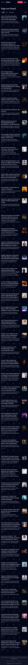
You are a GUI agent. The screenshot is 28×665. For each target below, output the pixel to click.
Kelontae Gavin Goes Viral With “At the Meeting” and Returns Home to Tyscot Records (10, 484)
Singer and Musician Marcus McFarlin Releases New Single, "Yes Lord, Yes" (10, 577)
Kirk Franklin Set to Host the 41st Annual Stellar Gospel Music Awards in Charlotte (9, 415)
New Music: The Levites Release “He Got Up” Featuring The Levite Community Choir (10, 388)
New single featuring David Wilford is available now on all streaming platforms (10, 502)
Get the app (19, 661)
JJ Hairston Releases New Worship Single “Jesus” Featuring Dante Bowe (8, 348)
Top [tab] (7, 12)
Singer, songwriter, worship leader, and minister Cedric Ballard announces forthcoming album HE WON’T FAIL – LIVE (10, 406)
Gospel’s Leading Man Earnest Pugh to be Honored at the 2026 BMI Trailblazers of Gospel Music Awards (10, 243)
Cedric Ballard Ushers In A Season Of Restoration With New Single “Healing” (9, 401)
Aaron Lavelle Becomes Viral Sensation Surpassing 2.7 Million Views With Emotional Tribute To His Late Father (10, 60)
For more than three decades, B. (8, 287)
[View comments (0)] (8, 26)
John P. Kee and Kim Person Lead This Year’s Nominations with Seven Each (10, 419)
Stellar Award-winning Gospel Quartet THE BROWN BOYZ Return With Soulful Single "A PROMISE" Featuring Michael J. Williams (10, 295)
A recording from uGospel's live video (10, 594)
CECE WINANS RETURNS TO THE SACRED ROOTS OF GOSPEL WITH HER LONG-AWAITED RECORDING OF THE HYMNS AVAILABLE (10, 322)
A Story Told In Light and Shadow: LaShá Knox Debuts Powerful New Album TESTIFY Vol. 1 (10, 362)
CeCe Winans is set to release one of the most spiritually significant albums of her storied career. (10, 326)
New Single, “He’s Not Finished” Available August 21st (10, 77)
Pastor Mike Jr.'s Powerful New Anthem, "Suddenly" (10, 188)
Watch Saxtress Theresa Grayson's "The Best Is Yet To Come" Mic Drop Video (9, 149)
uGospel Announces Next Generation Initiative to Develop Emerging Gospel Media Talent (10, 44)
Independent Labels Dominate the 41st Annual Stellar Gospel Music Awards (10, 31)
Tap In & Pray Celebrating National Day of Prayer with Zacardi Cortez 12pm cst (9, 591)
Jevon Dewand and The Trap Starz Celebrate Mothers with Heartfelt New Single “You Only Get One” (10, 602)
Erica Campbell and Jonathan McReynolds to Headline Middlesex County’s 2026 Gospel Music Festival (10, 308)
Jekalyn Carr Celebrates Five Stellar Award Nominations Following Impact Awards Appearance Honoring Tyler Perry (9, 335)
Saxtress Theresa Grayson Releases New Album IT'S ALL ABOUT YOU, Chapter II (9, 471)
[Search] (25, 12)
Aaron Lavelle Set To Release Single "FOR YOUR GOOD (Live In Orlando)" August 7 (10, 64)
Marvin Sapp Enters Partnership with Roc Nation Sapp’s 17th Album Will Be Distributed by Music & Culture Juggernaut (10, 73)
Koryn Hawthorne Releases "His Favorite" (10, 110)
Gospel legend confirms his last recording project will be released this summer (10, 432)
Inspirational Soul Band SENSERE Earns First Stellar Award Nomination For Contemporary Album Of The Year (9, 230)
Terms (25, 657)
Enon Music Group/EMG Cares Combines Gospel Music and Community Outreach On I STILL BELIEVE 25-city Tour (10, 551)
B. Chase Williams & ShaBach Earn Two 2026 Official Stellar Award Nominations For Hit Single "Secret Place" (10, 283)
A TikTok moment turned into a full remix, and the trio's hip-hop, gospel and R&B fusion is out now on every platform (10, 22)
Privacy (22, 657)
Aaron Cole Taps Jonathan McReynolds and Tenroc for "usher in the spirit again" (9, 17)
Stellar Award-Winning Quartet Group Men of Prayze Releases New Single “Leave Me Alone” (10, 375)
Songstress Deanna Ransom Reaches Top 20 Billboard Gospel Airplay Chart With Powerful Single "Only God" (10, 564)
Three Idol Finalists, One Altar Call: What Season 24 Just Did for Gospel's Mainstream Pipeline (10, 524)
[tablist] (8, 12)
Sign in (25, 2)
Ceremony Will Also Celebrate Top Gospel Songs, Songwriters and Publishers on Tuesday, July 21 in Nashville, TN (9, 261)
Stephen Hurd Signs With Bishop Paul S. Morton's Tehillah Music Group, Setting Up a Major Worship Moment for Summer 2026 (10, 642)
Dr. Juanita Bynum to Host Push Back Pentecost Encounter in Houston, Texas (10, 511)
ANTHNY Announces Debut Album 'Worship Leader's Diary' (10, 98)
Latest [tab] (3, 12)
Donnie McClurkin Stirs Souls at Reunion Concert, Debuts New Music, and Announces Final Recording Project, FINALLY (10, 428)
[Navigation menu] (3, 2)
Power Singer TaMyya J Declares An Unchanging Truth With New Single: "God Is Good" (10, 136)
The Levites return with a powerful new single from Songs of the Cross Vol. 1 (10, 392)
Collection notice (14, 658)
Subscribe (20, 2)
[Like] (2, 106)
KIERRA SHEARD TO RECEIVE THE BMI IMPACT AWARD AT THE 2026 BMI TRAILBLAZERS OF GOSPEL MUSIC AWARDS (10, 257)
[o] (24, 591)
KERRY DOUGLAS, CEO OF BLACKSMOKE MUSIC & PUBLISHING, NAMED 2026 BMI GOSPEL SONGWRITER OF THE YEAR (10, 122)
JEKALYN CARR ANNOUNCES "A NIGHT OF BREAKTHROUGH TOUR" (10, 200)
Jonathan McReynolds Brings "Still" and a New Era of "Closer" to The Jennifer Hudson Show (10, 616)
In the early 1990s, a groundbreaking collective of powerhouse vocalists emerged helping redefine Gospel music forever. (10, 462)
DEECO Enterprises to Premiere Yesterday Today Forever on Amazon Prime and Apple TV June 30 (10, 217)
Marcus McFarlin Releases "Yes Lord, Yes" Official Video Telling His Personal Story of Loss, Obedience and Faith (10, 162)
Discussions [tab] (11, 12)
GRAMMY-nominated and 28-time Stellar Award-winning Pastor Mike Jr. (10, 191)
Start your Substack (11, 661)
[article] (14, 21)
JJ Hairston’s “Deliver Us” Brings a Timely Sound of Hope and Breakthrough (10, 498)
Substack (8, 663)
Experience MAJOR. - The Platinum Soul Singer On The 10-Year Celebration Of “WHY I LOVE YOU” (10, 537)
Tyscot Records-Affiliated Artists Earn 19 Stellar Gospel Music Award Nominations (10, 441)
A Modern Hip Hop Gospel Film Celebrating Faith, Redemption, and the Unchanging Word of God (10, 221)
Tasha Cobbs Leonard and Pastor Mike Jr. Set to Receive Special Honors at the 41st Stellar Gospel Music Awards (10, 175)
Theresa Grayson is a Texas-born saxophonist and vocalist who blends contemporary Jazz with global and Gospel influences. (9, 475)
